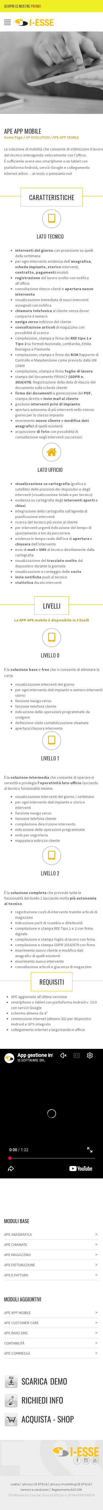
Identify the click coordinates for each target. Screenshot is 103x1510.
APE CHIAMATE (15, 1244)
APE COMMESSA (17, 1353)
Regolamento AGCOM (67, 1489)
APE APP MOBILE (17, 1312)
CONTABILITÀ (14, 1343)
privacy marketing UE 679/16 (70, 1484)
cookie (15, 1484)
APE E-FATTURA (16, 1275)
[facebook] (77, 1460)
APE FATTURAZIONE (19, 1264)
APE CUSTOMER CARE (21, 1322)
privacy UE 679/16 (35, 1484)
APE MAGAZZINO (17, 1254)
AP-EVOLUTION (37, 137)
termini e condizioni (35, 1489)
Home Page (13, 137)
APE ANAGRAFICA (18, 1234)
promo (36, 6)
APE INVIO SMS (16, 1332)
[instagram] (86, 1460)
